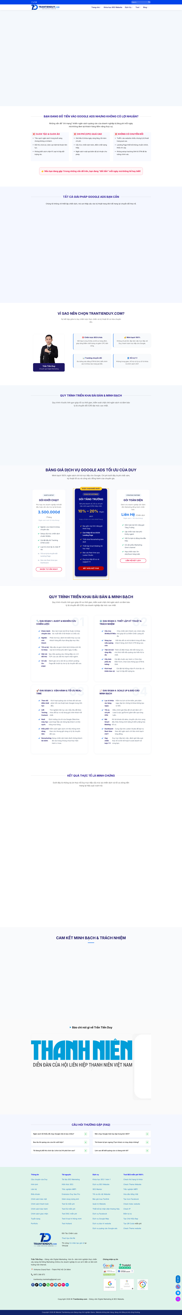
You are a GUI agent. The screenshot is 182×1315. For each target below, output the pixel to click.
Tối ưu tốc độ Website (101, 1194)
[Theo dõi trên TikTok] (34, 2)
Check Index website (131, 1204)
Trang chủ (95, 7)
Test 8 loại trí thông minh (72, 1219)
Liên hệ (34, 1189)
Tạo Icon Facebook (131, 1199)
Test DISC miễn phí (69, 1214)
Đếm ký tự (127, 1214)
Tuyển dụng (35, 1219)
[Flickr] (63, 1285)
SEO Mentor (97, 1189)
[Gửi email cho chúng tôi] (36, 2)
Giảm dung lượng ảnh (70, 1199)
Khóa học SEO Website (113, 7)
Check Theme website (132, 1228)
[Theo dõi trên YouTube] (59, 1285)
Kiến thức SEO (67, 1184)
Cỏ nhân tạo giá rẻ (76, 1243)
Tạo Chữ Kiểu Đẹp (130, 1219)
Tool (137, 7)
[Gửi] (149, 2)
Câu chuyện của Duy (39, 1179)
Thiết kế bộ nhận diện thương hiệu (106, 1209)
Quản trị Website (99, 1204)
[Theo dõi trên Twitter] (40, 1285)
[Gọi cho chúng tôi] (48, 1285)
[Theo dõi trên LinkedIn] (55, 1285)
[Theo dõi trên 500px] (67, 1285)
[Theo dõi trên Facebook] (32, 2)
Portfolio (34, 1223)
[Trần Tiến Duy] (48, 7)
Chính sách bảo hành (39, 1209)
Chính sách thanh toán (40, 1204)
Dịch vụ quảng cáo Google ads (105, 1228)
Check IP (126, 1209)
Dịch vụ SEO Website (101, 1184)
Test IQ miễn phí (68, 1204)
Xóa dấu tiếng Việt (130, 1194)
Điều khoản (35, 1194)
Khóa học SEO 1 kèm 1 (101, 1179)
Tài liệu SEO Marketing (71, 1179)
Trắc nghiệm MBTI (69, 1189)
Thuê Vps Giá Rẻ (68, 1238)
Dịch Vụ (128, 7)
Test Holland (67, 1223)
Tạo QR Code (128, 1223)
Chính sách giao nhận (39, 1214)
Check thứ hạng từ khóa (133, 1179)
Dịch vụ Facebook (100, 1214)
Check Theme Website (132, 1184)
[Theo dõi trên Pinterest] (52, 1285)
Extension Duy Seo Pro (71, 1194)
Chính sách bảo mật (39, 1199)
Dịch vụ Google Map (101, 1219)
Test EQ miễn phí (68, 1209)
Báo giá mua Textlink (101, 1199)
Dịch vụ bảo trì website (102, 1223)
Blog (145, 7)
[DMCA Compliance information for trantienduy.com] (109, 1274)
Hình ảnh (34, 1184)
